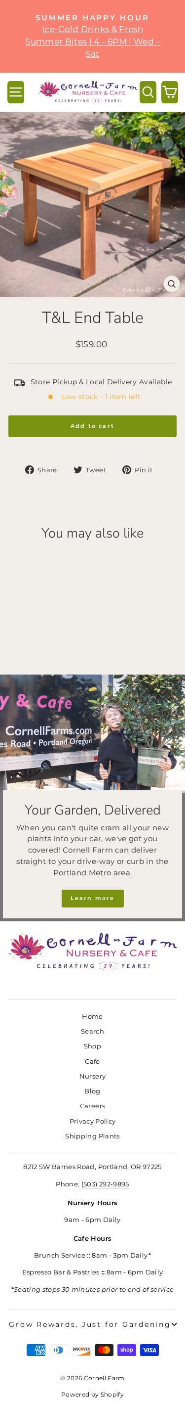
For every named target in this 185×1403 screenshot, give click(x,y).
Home (92, 1016)
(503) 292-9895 (105, 1184)
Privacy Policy (93, 1121)
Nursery (92, 1076)
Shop (92, 1046)
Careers (92, 1106)
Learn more (93, 898)
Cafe (92, 1061)
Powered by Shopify (92, 1394)
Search (92, 1031)
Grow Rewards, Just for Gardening (90, 1324)
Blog (92, 1091)
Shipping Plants (92, 1136)
